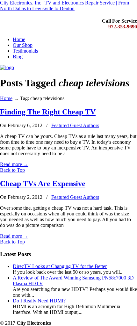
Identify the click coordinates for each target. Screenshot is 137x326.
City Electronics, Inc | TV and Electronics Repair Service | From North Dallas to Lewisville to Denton (64, 5)
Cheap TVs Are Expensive (42, 183)
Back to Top (12, 170)
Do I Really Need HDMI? (39, 300)
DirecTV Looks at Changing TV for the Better (60, 266)
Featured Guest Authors (75, 125)
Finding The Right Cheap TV (48, 112)
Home (6, 98)
